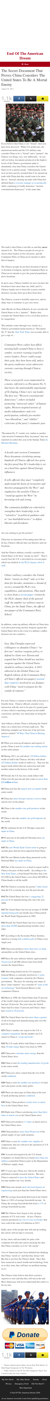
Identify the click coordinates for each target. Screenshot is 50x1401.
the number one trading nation (33, 746)
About (44, 1379)
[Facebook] (19, 98)
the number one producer (28, 1082)
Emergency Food (21, 1383)
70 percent (6, 961)
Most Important (25, 1387)
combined (11, 1076)
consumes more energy (25, 1053)
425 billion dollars (9, 762)
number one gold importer (31, 818)
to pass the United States (29, 1177)
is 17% (40, 1203)
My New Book (8, 1379)
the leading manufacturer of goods (33, 1062)
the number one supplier (29, 1141)
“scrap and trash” (26, 1036)
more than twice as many (35, 948)
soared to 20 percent (14, 1010)
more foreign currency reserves (28, 798)
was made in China (22, 860)
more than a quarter (38, 1017)
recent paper (26, 594)
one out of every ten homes (31, 1219)
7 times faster (42, 886)
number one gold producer (27, 808)
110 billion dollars (38, 756)
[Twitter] (31, 98)
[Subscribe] (42, 98)
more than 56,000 (9, 925)
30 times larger (12, 1046)
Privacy (9, 1383)
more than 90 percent (29, 1131)
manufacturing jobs (10, 912)
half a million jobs (26, 938)
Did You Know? (38, 1383)
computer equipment (10, 1033)
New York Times (22, 331)
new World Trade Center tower (23, 847)
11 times (28, 1121)
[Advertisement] (25, 25)
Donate (36, 1379)
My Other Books (23, 1379)
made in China (7, 831)
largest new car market (31, 788)
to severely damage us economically (30, 182)
